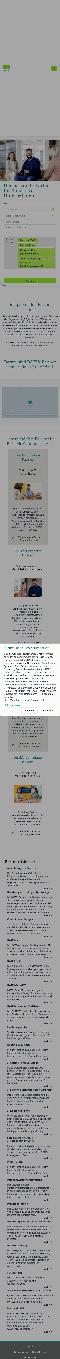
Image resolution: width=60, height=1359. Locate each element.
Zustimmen (47, 710)
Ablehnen (29, 710)
